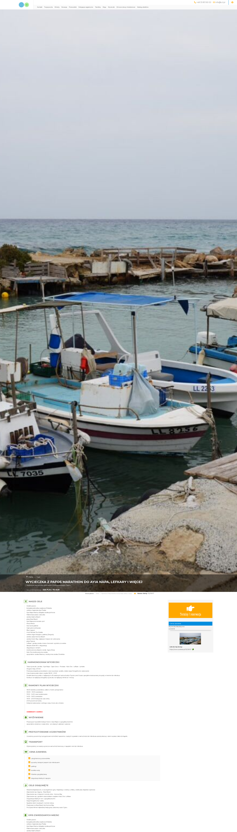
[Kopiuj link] (193, 649)
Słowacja (64, 7)
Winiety (57, 7)
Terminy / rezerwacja (190, 614)
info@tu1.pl (220, 2)
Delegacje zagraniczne (85, 7)
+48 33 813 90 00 (203, 2)
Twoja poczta (48, 7)
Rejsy (104, 7)
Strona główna (89, 593)
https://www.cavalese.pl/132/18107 (181, 649)
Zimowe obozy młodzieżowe (125, 7)
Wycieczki (111, 7)
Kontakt (39, 7)
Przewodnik (73, 7)
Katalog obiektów (142, 7)
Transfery (98, 7)
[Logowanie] (232, 2)
